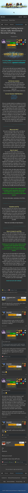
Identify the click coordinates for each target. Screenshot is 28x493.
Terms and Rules (10, 481)
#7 (26, 437)
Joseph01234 (14, 97)
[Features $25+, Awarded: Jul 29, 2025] (21, 40)
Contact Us (4, 477)
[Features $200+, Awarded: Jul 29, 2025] (21, 42)
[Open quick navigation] (26, 24)
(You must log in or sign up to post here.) (14, 469)
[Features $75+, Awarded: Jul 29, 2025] (25, 40)
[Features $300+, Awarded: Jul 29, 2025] (25, 42)
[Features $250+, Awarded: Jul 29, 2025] (23, 42)
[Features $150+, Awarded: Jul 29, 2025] (19, 42)
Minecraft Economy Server (14, 477)
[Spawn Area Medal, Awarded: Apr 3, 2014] (25, 312)
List (16, 290)
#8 (26, 464)
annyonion (14, 95)
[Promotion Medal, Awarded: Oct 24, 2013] (23, 314)
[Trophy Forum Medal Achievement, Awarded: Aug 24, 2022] (25, 314)
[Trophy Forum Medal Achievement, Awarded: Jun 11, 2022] (23, 44)
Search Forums (4, 20)
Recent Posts (12, 20)
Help (4, 481)
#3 (26, 326)
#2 (26, 307)
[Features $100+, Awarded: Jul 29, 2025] (17, 42)
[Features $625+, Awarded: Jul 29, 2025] (21, 44)
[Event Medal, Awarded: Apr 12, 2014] (17, 40)
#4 (26, 359)
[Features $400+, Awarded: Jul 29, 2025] (17, 44)
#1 (26, 292)
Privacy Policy (19, 481)
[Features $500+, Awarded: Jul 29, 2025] (19, 44)
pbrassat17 (14, 98)
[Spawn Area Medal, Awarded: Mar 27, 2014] (19, 40)
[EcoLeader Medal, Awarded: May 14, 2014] (26, 442)
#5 (26, 374)
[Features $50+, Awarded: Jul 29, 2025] (23, 40)
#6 (26, 417)
